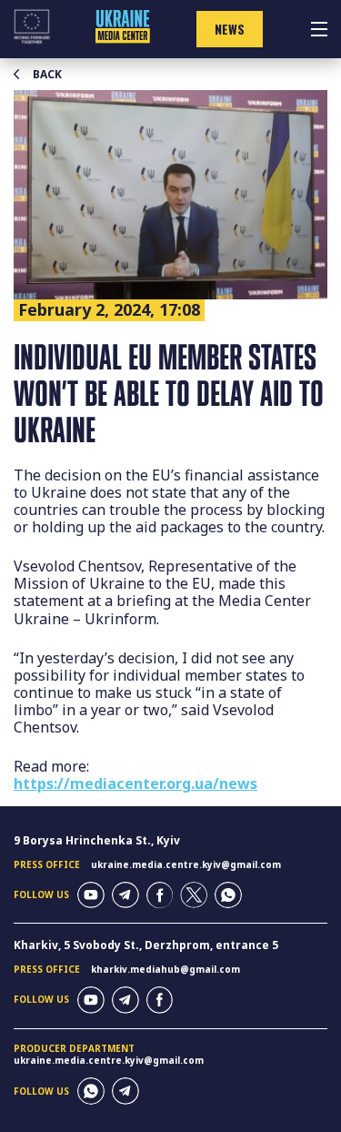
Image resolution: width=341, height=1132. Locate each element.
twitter (193, 895)
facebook (160, 895)
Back (47, 74)
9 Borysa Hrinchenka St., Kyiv (97, 840)
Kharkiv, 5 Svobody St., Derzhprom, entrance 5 (146, 945)
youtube (91, 895)
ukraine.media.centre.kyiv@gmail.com (186, 864)
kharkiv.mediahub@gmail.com (165, 969)
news (230, 28)
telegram (125, 895)
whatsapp (228, 895)
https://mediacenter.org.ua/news (135, 783)
